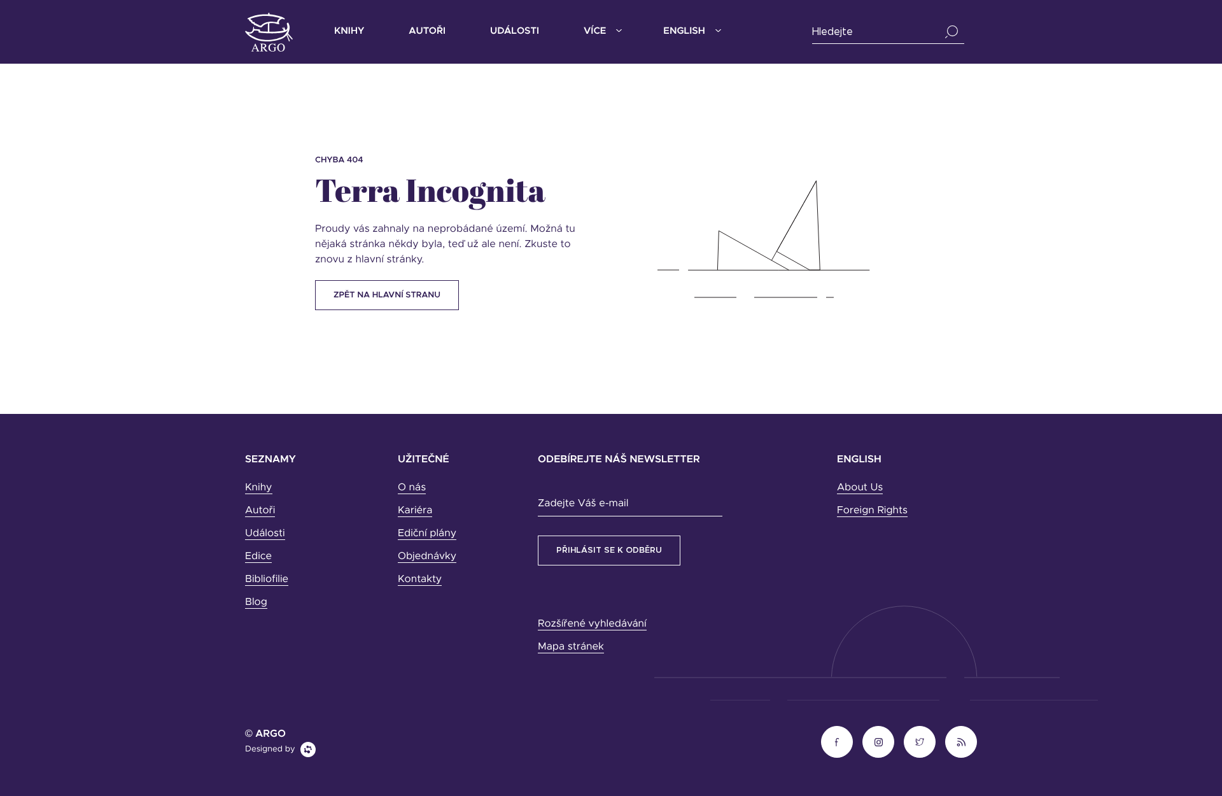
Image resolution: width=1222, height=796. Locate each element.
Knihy (349, 31)
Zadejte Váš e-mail (583, 504)
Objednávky (427, 556)
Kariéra (415, 511)
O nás (412, 488)
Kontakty (420, 579)
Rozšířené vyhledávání (592, 624)
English (684, 31)
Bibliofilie (266, 579)
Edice (258, 556)
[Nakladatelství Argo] (269, 32)
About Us (860, 488)
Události (514, 31)
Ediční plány (427, 534)
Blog (256, 602)
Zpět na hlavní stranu (387, 295)
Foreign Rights (872, 511)
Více (595, 31)
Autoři (427, 31)
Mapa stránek (571, 647)
